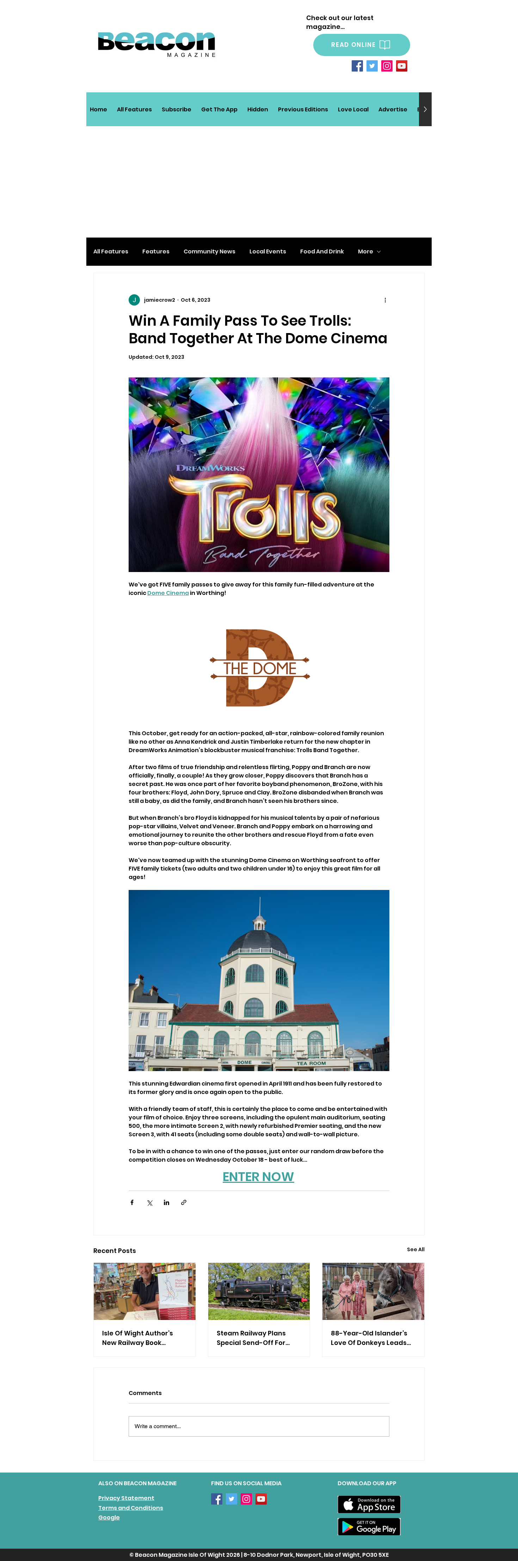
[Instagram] (387, 66)
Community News (209, 251)
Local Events (267, 251)
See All (416, 1249)
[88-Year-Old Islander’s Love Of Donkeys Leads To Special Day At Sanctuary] (373, 1291)
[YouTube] (401, 66)
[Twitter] (372, 66)
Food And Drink (322, 251)
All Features (110, 251)
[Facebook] (357, 66)
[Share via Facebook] (132, 1202)
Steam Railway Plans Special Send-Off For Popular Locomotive (251, 1338)
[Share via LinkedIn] (166, 1202)
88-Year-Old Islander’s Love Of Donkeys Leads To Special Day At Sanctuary (369, 1338)
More (365, 251)
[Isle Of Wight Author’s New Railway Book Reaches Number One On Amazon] (145, 1291)
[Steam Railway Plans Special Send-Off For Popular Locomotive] (259, 1291)
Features (155, 251)
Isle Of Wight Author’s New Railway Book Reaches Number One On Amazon (143, 1338)
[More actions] (385, 300)
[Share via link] (183, 1202)
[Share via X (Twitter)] (149, 1202)
